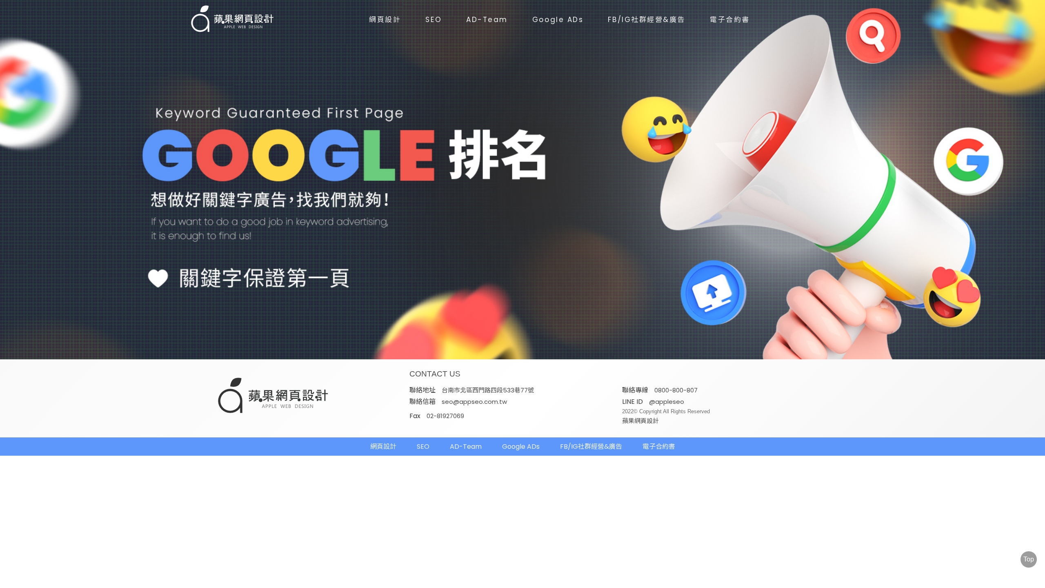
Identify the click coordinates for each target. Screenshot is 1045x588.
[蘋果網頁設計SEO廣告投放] (226, 19)
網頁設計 (385, 19)
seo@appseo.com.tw (474, 402)
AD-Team (487, 19)
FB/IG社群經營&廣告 (646, 19)
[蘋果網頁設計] (522, 179)
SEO (433, 19)
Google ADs (558, 19)
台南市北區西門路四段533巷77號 (488, 390)
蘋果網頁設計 (640, 421)
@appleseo (666, 402)
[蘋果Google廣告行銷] (273, 396)
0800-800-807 (676, 390)
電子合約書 (730, 19)
